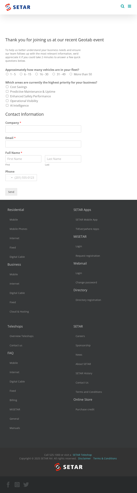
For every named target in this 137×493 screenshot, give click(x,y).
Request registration (88, 255)
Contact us (16, 345)
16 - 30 (44, 74)
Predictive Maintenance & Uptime (32, 92)
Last (47, 164)
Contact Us (82, 382)
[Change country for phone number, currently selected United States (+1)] (9, 177)
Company (13, 123)
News (79, 354)
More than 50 (83, 74)
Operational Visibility (24, 101)
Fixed (13, 247)
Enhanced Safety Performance (30, 96)
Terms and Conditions (89, 392)
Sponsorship (83, 345)
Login (79, 246)
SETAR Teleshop (82, 455)
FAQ (10, 353)
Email (10, 138)
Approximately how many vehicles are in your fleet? (42, 70)
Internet (14, 238)
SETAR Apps (82, 210)
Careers (80, 336)
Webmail (80, 263)
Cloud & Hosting (19, 311)
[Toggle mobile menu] (130, 6)
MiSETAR (80, 236)
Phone (9, 172)
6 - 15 (27, 74)
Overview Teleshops (22, 336)
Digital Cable (17, 256)
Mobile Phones (18, 229)
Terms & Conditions (105, 458)
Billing (13, 400)
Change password (86, 282)
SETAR (78, 326)
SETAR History (84, 373)
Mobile (14, 219)
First (7, 164)
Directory (80, 290)
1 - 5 (13, 74)
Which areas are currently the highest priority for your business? (51, 82)
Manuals (15, 428)
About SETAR (83, 364)
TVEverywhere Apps (87, 229)
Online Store (82, 399)
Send (11, 192)
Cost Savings (18, 87)
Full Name (13, 153)
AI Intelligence (19, 106)
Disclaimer (84, 458)
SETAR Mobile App (87, 219)
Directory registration (88, 300)
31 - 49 (61, 74)
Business (14, 264)
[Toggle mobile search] (122, 6)
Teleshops (15, 326)
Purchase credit (85, 409)
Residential (15, 210)
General (14, 418)
